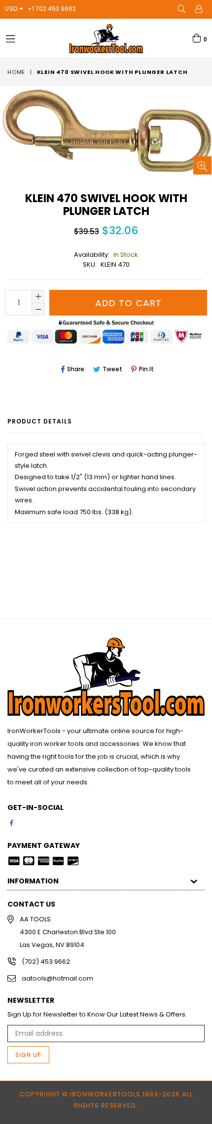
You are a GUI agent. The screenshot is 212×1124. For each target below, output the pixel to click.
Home (16, 72)
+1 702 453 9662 (52, 8)
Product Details (39, 421)
